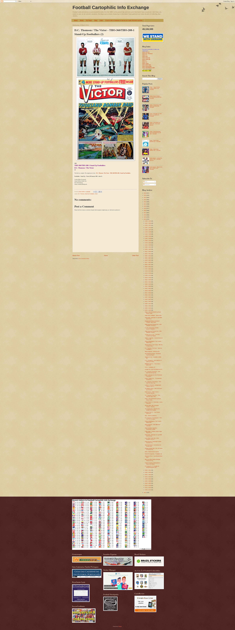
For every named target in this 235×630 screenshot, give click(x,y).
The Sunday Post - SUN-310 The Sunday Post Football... (152, 409)
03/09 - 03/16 (148, 470)
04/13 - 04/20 (148, 301)
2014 (145, 219)
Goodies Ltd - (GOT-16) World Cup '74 (153, 369)
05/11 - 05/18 (148, 292)
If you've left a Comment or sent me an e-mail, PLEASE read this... (124, 20)
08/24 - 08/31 (148, 260)
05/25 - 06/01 (148, 288)
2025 (145, 195)
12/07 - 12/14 (148, 227)
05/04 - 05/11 (148, 295)
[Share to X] (98, 192)
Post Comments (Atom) (84, 258)
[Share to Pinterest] (101, 192)
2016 (145, 214)
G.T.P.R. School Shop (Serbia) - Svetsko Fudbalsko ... (152, 328)
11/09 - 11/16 (148, 236)
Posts (145, 181)
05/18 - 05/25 (148, 290)
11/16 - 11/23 (148, 234)
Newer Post (76, 255)
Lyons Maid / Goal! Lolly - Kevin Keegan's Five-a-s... (152, 439)
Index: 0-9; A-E (145, 52)
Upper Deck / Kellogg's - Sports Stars (153, 315)
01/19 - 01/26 (148, 485)
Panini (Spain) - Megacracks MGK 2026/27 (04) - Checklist (156, 168)
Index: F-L (144, 55)
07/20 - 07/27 (148, 271)
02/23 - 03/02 (148, 474)
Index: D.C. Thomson (147, 53)
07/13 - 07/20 (148, 273)
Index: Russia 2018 (146, 66)
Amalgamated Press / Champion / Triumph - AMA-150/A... (152, 321)
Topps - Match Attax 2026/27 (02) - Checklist (155, 150)
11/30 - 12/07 (148, 229)
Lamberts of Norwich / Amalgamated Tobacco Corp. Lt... (153, 386)
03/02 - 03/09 (148, 472)
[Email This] (94, 192)
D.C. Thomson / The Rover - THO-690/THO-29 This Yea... (152, 372)
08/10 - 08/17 (148, 264)
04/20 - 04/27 (148, 299)
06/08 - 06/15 (148, 284)
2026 (145, 193)
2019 (145, 208)
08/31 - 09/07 (148, 258)
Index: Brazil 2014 (146, 64)
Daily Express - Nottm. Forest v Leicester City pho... (152, 392)
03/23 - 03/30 (148, 308)
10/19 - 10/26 (148, 242)
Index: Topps (145, 63)
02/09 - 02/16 (148, 478)
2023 (145, 199)
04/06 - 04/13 (148, 303)
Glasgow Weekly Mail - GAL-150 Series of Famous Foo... (153, 449)
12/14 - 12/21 (148, 225)
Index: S (144, 60)
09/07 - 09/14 (148, 255)
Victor (96, 193)
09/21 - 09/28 (148, 251)
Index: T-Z (144, 62)
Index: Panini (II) (146, 59)
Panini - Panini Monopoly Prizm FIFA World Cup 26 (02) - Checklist (155, 133)
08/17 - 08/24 (148, 262)
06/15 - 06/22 (148, 281)
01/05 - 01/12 (148, 489)
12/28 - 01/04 (148, 221)
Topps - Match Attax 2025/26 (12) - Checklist (155, 141)
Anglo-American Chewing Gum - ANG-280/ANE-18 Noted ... (153, 332)
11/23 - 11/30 (148, 231)
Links (101, 20)
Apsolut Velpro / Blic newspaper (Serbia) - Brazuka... (152, 406)
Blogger (120, 626)
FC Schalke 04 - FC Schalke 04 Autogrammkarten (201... (152, 467)
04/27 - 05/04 (148, 297)
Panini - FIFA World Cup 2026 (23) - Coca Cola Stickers (155, 124)
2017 (145, 212)
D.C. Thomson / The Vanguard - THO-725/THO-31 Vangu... (153, 418)
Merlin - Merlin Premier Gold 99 (152, 451)
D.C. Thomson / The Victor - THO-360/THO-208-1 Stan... (152, 396)
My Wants (89, 20)
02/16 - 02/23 (148, 476)
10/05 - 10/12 (148, 247)
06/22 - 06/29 (148, 279)
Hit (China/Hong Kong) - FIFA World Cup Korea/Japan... (153, 354)
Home (75, 20)
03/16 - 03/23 (148, 310)
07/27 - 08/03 (148, 268)
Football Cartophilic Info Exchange (111, 7)
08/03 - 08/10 (148, 266)
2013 (145, 492)
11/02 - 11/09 (148, 238)
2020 (145, 206)
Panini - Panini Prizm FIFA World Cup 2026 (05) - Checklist (155, 106)
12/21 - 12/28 (148, 223)
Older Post (135, 255)
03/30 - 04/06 (148, 305)
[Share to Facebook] (99, 192)
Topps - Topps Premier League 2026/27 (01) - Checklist (155, 88)
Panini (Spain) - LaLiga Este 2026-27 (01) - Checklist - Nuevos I (156, 159)
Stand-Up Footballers (89, 193)
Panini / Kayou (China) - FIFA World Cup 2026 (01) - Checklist (156, 97)
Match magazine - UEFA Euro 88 (152, 351)
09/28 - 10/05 (148, 249)
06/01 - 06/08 (148, 286)
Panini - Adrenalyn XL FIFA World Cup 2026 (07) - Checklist (155, 115)
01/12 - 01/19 (148, 487)
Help (95, 20)
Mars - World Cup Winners (151, 415)
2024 (145, 197)
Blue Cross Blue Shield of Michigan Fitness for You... (152, 460)
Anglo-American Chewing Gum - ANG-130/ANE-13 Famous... (153, 325)
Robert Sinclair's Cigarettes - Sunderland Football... (151, 428)
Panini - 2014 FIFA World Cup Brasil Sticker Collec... (153, 312)
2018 (145, 210)
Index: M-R (145, 56)
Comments (147, 184)
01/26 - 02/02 (148, 483)
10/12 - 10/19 (148, 245)
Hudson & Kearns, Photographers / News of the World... (152, 463)
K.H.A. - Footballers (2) (150, 367)
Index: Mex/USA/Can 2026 (148, 67)
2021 (145, 204)
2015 (145, 217)
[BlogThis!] (96, 192)
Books (81, 20)
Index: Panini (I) (146, 57)
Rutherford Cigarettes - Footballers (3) (153, 453)
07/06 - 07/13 (148, 275)
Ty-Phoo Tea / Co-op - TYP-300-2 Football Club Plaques (152, 335)
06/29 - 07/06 (148, 277)
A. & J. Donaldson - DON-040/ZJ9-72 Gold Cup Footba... (153, 361)
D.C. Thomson (81, 193)
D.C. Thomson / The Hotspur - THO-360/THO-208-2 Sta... (153, 382)
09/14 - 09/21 (148, 253)
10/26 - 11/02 (148, 240)
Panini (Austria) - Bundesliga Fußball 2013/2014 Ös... (153, 442)
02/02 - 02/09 (148, 481)
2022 (145, 201)
